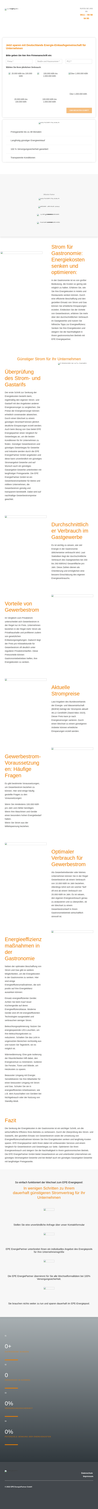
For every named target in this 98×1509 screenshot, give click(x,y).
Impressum (88, 1476)
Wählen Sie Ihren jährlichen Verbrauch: (23, 67)
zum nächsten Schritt (79, 110)
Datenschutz (87, 1473)
